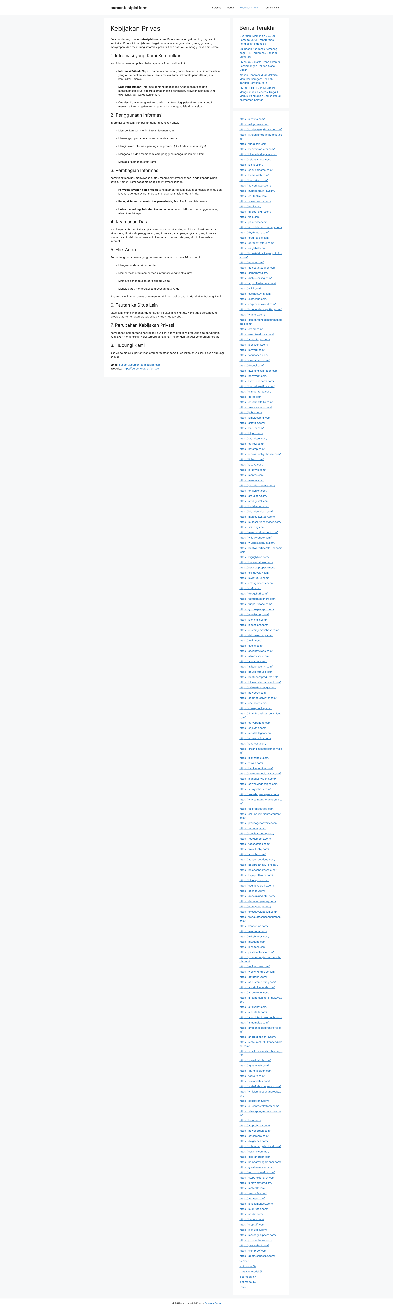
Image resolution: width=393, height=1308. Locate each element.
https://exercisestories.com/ (256, 334)
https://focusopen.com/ (253, 355)
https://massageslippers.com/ (257, 1235)
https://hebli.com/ (250, 206)
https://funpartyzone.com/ (255, 604)
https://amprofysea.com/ (254, 1125)
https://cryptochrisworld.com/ (257, 304)
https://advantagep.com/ (254, 339)
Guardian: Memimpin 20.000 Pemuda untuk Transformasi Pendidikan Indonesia (257, 39)
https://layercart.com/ (252, 743)
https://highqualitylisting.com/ (257, 778)
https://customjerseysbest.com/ (259, 630)
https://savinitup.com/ (252, 828)
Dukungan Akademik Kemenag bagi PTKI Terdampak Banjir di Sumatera (258, 52)
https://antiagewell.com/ (254, 501)
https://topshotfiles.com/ (254, 843)
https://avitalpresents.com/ (256, 666)
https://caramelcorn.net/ (254, 1151)
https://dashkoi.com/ (252, 890)
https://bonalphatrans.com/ (256, 562)
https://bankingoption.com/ (256, 768)
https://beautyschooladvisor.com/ (260, 773)
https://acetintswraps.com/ (256, 650)
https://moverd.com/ (252, 349)
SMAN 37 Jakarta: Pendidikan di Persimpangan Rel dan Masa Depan (259, 65)
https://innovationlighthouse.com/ (260, 454)
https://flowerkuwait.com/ (255, 185)
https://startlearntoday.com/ (256, 833)
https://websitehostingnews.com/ (260, 1086)
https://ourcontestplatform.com (142, 368)
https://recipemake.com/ (254, 966)
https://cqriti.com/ (250, 588)
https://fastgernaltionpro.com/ (257, 598)
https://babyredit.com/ (253, 375)
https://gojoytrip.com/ (252, 727)
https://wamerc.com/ (252, 314)
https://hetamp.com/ (252, 448)
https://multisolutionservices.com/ (260, 521)
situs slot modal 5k (251, 1271)
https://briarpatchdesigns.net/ (257, 687)
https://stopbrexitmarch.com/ (257, 1177)
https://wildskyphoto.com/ (255, 537)
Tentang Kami (272, 7)
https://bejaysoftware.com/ (256, 875)
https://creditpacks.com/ (254, 237)
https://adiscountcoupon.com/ (257, 267)
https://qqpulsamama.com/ (256, 169)
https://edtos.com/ (250, 396)
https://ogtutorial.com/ (253, 976)
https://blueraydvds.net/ (254, 880)
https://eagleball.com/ (253, 248)
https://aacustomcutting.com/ (257, 982)
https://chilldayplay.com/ (254, 572)
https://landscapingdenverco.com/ (260, 129)
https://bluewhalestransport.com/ (260, 682)
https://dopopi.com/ (251, 365)
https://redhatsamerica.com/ (257, 1172)
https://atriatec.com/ (252, 1198)
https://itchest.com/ (251, 459)
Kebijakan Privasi (249, 7)
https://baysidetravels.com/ (256, 671)
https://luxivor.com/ (251, 164)
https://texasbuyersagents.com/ (259, 794)
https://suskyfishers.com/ (255, 789)
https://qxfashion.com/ (253, 490)
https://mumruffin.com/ (253, 1208)
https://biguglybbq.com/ (254, 557)
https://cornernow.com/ (253, 272)
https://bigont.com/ (251, 433)
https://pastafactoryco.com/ (256, 952)
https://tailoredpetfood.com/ (256, 808)
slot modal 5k (247, 1266)
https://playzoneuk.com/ (254, 757)
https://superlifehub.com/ (255, 1060)
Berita (230, 7)
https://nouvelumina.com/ (255, 738)
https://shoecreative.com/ (255, 201)
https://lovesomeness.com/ (256, 1203)
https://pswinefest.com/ (254, 1245)
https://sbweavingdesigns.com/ (258, 783)
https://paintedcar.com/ (253, 222)
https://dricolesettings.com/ (256, 635)
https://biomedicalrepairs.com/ (258, 154)
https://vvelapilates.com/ (254, 1081)
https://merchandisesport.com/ (258, 532)
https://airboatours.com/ (254, 992)
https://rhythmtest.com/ (254, 232)
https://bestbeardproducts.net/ (258, 677)
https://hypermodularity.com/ (257, 190)
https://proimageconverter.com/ (258, 823)
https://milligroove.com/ (253, 124)
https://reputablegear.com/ (255, 733)
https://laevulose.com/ (253, 1229)
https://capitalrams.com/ (254, 360)
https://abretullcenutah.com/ (257, 987)
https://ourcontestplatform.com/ (259, 1106)
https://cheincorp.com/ (253, 703)
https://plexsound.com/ (253, 344)
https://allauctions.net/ (253, 661)
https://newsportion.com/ (255, 1130)
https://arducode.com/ (253, 495)
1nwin (243, 1287)
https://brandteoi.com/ (253, 438)
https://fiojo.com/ (250, 216)
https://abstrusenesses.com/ (257, 1255)
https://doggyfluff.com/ (253, 593)
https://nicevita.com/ (252, 119)
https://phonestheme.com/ (255, 1240)
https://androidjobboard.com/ (257, 1036)
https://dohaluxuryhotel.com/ (257, 896)
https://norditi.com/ (251, 1214)
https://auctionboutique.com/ (257, 859)
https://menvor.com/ (251, 480)
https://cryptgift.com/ (252, 1224)
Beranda (216, 7)
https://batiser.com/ (251, 428)
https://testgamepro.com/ (255, 838)
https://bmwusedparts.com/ (256, 381)
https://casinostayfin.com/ (255, 293)
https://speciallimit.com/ (254, 1100)
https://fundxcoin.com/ (253, 143)
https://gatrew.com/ (251, 443)
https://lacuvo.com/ (251, 464)
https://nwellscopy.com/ (254, 614)
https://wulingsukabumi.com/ (257, 542)
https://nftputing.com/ (252, 941)
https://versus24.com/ (253, 1193)
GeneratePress (212, 1303)
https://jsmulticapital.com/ (255, 417)
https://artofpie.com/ (252, 422)
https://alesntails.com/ (253, 1012)
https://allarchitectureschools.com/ (260, 1017)
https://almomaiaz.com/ (254, 1022)
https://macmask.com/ (253, 931)
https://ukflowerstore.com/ (255, 1182)
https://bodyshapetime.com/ (256, 386)
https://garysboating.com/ (255, 722)
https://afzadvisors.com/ (254, 656)
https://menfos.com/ (252, 475)
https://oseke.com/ (251, 645)
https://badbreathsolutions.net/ (258, 864)
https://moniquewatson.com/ (257, 516)
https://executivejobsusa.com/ (258, 911)
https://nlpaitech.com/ (253, 946)
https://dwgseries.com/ (253, 1141)
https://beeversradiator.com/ (257, 149)
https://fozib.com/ (250, 640)
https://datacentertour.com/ (256, 242)
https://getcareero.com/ (254, 1135)
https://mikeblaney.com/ (254, 936)
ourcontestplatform (129, 7)
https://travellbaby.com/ (254, 849)
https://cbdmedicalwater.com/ (258, 697)
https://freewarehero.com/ (255, 407)
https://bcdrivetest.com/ (254, 506)
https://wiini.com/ (250, 288)
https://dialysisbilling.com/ (255, 278)
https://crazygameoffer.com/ (256, 583)
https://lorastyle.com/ (252, 469)
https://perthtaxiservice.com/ (257, 485)
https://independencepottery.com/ (260, 309)
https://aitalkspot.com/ (253, 1006)
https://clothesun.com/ (253, 298)
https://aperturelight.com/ (255, 211)
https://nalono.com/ (251, 262)
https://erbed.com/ (251, 329)
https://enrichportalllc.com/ (256, 402)
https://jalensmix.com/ (253, 619)
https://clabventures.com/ (255, 391)
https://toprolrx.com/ (252, 1075)
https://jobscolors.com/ (253, 624)
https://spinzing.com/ (252, 527)
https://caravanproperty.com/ (257, 567)
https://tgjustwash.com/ (254, 1065)
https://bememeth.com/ (254, 175)
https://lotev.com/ (250, 1120)
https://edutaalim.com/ (253, 196)
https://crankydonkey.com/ (255, 708)
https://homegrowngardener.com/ (260, 1162)
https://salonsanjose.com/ (255, 159)
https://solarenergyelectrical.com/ (260, 1146)
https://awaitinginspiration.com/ (258, 370)
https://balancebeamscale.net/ (258, 869)
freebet (244, 1261)
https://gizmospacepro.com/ (256, 609)
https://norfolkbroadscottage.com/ (260, 227)
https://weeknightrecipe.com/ (257, 971)
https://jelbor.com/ (250, 412)
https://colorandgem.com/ (255, 1156)
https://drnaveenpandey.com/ (257, 901)
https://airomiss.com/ (252, 854)
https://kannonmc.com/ (253, 926)
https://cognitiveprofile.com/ (256, 885)
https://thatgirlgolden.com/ (255, 1070)
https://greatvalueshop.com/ (256, 1167)
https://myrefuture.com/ (254, 577)
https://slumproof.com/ (253, 1250)
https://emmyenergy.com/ (255, 906)
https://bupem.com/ (251, 1219)
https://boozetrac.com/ (253, 180)
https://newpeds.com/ (253, 692)
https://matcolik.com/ (252, 1188)
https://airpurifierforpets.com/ (257, 283)
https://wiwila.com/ (251, 763)
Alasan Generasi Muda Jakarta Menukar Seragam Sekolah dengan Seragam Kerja (258, 78)
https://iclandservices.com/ (256, 511)
